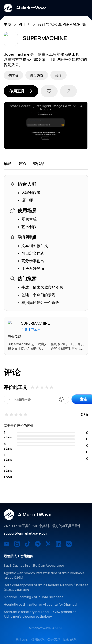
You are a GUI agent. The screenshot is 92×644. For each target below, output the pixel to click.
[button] (25, 8)
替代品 (38, 163)
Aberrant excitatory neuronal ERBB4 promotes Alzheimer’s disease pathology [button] (40, 614)
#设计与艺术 (31, 329)
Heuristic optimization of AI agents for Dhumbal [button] (40, 604)
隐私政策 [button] (70, 639)
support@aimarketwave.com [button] (26, 533)
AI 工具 (24, 24)
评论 (22, 163)
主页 (7, 24)
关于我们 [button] (22, 639)
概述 (7, 163)
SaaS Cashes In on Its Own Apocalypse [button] (34, 565)
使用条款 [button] (38, 639)
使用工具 (17, 91)
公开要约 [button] (54, 639)
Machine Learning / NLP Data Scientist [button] (33, 597)
